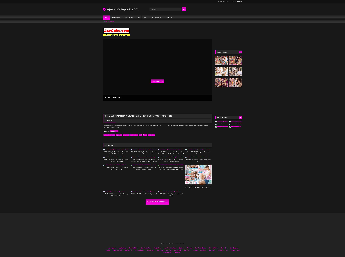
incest (145, 135)
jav (113, 135)
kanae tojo (115, 131)
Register (239, 1)
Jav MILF (212, 250)
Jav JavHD (177, 250)
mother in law (107, 135)
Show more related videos (157, 202)
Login (232, 1)
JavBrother (157, 248)
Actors (145, 17)
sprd (140, 135)
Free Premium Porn (156, 17)
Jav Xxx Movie (133, 248)
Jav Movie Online (200, 248)
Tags (138, 17)
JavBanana (112, 248)
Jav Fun (168, 250)
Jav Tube (203, 250)
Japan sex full (117, 250)
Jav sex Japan (139, 250)
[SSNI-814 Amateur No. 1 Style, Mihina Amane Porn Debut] (221, 71)
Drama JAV (150, 250)
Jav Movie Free (223, 250)
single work (151, 135)
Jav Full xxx (122, 248)
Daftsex (181, 248)
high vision (119, 135)
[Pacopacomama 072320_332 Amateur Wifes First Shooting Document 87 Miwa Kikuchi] (235, 124)
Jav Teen (187, 250)
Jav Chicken (234, 248)
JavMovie (177, 252)
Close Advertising (157, 81)
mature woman (134, 135)
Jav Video (224, 248)
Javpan (195, 250)
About (111, 120)
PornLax (189, 248)
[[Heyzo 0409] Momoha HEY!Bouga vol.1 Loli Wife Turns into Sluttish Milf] (221, 124)
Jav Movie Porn (146, 248)
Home (106, 17)
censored (111, 21)
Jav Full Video (213, 248)
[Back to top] (339, 251)
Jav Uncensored (116, 17)
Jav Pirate (160, 250)
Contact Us (169, 17)
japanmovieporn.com (122, 9)
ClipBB (107, 250)
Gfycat (232, 250)
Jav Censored (129, 17)
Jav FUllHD (128, 250)
